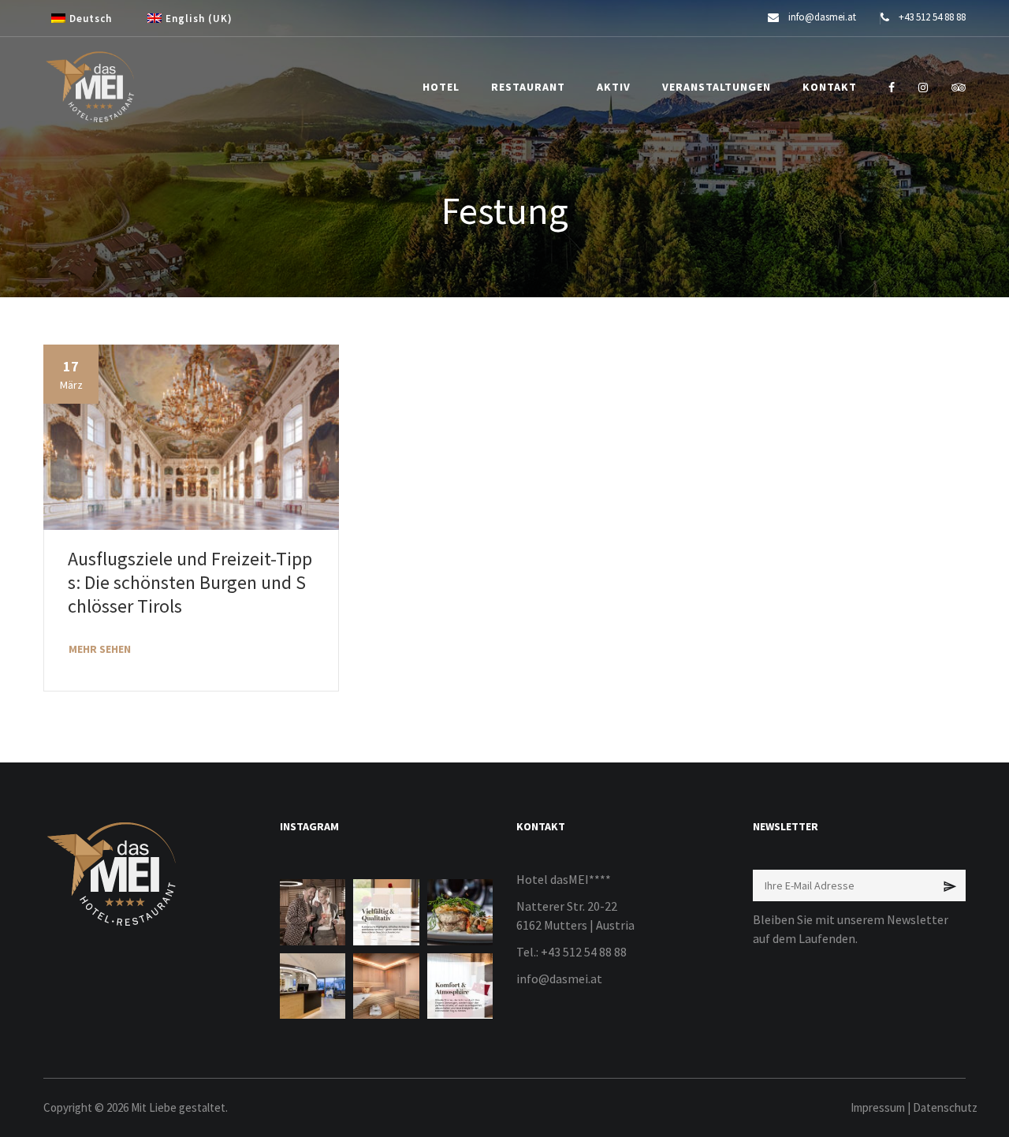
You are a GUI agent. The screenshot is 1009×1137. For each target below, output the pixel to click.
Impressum (878, 1107)
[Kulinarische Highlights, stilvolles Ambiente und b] (386, 912)
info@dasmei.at (559, 978)
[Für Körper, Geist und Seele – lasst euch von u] (386, 986)
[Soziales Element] (892, 87)
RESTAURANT (528, 87)
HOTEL (441, 87)
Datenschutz (945, 1107)
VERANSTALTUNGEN (716, 87)
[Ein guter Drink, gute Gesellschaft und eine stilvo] (312, 912)
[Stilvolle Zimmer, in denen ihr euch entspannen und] (460, 986)
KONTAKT (829, 87)
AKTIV (614, 87)
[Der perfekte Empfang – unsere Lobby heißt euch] (312, 986)
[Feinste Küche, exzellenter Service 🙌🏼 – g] (460, 912)
